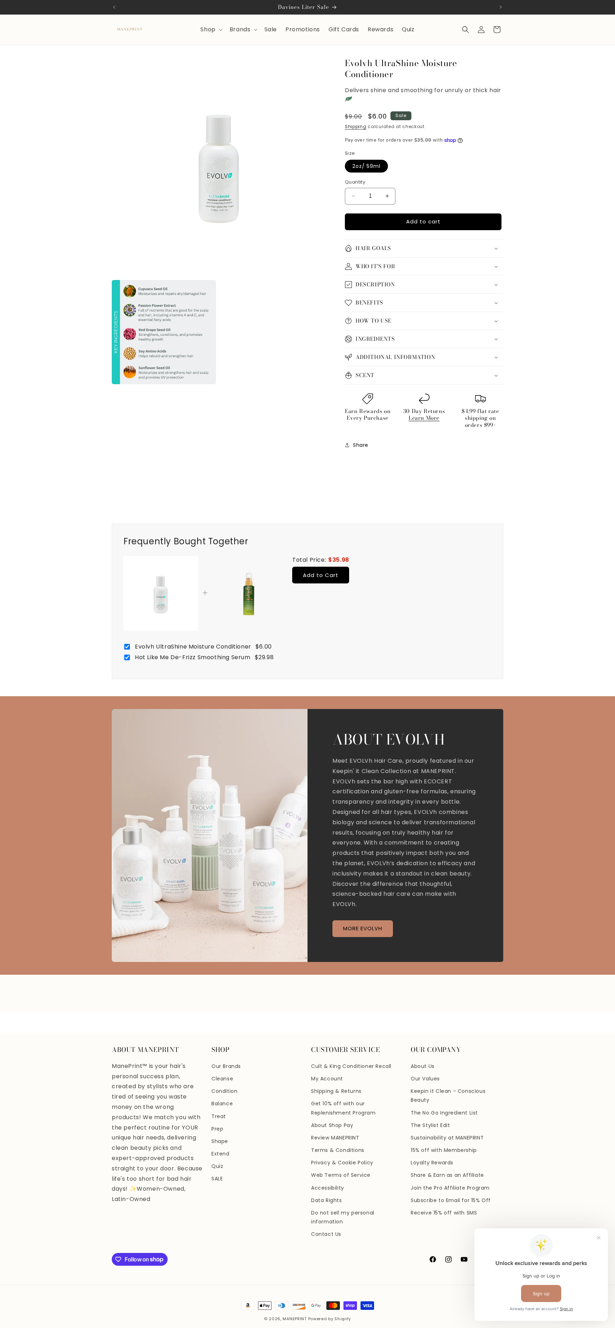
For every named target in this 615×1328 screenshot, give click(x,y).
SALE (217, 1178)
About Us (423, 1066)
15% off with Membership (444, 1150)
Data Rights (326, 1200)
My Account (327, 1078)
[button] (210, 30)
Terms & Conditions (337, 1150)
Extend (220, 1153)
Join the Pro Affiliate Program (450, 1187)
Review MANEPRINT (335, 1137)
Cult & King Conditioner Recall (351, 1066)
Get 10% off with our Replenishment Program (343, 1108)
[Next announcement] (501, 7)
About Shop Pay (332, 1125)
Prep (217, 1128)
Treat (218, 1116)
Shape (219, 1141)
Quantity (355, 182)
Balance (222, 1103)
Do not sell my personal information (342, 1217)
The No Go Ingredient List (444, 1112)
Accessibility (327, 1187)
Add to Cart (320, 575)
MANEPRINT (294, 1319)
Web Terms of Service (340, 1175)
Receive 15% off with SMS (444, 1212)
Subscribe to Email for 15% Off (451, 1200)
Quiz (217, 1166)
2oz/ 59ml (366, 166)
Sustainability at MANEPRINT (447, 1137)
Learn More (424, 418)
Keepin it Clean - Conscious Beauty (448, 1096)
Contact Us (326, 1234)
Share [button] (360, 445)
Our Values (425, 1078)
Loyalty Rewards (432, 1162)
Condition (224, 1091)
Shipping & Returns (336, 1091)
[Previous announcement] (114, 7)
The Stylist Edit (430, 1125)
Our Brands (226, 1066)
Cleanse (222, 1078)
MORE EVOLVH (362, 928)
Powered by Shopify (329, 1319)
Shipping (356, 126)
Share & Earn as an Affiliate (447, 1175)
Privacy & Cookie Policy (342, 1162)
